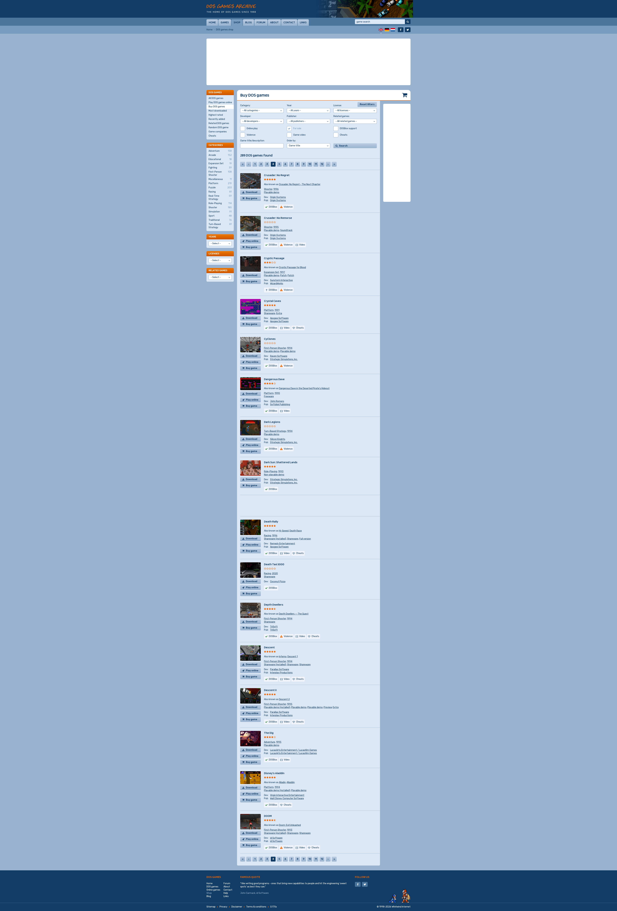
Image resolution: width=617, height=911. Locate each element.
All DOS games (216, 98)
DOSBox (273, 206)
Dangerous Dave (274, 379)
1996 (276, 189)
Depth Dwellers (273, 604)
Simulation (220, 211)
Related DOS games (219, 123)
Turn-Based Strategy (275, 431)
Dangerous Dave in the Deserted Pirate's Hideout (304, 388)
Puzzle (220, 187)
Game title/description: (252, 140)
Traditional (220, 220)
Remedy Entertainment (282, 543)
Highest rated (216, 115)
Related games (218, 270)
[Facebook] (400, 29)
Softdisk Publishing (280, 404)
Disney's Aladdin (274, 773)
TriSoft (274, 626)
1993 (280, 471)
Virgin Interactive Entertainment (287, 795)
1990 (277, 393)
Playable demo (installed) (277, 707)
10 (309, 164)
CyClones (270, 338)
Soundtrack (286, 230)
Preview (328, 707)
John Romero (277, 401)
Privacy (223, 906)
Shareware (269, 313)
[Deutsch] (387, 29)
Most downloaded (218, 110)
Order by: (291, 140)
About (274, 22)
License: (337, 105)
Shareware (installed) (275, 538)
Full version (305, 538)
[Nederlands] (393, 29)
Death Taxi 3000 (274, 564)
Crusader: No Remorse (278, 217)
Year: (289, 105)
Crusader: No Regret (277, 175)
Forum (261, 22)
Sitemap (210, 906)
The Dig (268, 732)
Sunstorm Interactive (281, 280)
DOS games (213, 877)
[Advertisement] (308, 61)
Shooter (268, 189)
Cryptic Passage (274, 258)
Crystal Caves (272, 301)
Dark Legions (272, 422)
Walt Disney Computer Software (287, 798)
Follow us (362, 877)
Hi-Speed (284, 530)
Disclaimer (236, 906)
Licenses (214, 253)
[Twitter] (408, 29)
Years (212, 236)
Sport (220, 215)
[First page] (242, 164)
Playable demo (271, 192)
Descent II (270, 690)
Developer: (245, 116)
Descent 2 (284, 699)
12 (322, 164)
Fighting (220, 167)
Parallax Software (279, 669)
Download (251, 192)
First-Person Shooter (275, 348)
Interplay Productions (281, 672)
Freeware (269, 396)
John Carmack (247, 893)
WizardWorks (276, 283)
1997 (282, 272)
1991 (277, 310)
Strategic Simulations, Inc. (284, 359)
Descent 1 (292, 656)
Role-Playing (270, 471)
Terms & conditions (256, 906)
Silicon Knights (277, 439)
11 (316, 164)
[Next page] (328, 164)
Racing (267, 535)
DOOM (268, 815)
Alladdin (291, 782)
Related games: (341, 116)
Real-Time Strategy (220, 198)
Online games (213, 890)
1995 (276, 227)
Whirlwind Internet (401, 906)
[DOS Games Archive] (231, 8)
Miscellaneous (220, 179)
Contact (289, 22)
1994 (289, 348)
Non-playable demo (274, 474)
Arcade (220, 155)
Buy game (251, 198)
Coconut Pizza (277, 581)
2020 (275, 573)
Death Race (296, 530)
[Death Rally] (365, 9)
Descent (269, 647)
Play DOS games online (220, 102)
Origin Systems (278, 197)
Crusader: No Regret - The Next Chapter (299, 184)
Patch (283, 275)
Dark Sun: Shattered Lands (280, 462)
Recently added (217, 119)
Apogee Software (279, 318)
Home (212, 22)
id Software (276, 838)
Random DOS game (218, 127)
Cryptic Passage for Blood (292, 267)
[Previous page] (248, 164)
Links (303, 22)
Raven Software (278, 356)
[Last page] (334, 164)
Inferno (282, 656)
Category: (245, 105)
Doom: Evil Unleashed (290, 825)
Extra (279, 313)
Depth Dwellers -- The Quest (293, 613)
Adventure (269, 742)
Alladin (282, 782)
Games (225, 22)
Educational (220, 159)
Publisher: (292, 116)
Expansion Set (271, 272)
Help (226, 893)
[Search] (408, 21)
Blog (248, 22)
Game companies (218, 131)
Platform (269, 310)
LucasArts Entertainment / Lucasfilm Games (293, 750)
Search (343, 145)
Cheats (212, 135)
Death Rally (271, 521)
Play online (252, 241)
